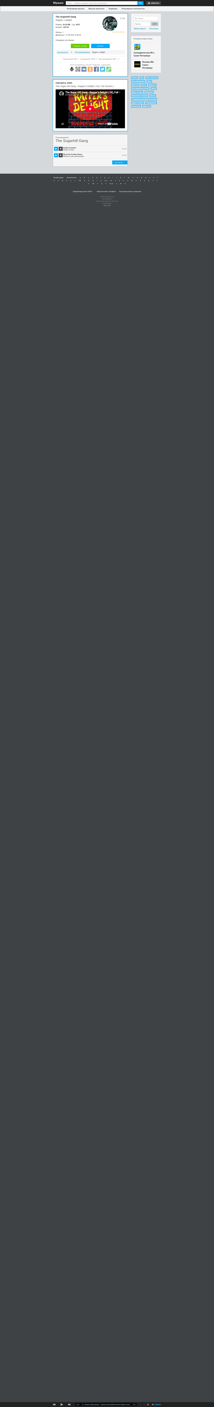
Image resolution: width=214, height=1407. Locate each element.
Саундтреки (151, 103)
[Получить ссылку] (108, 69)
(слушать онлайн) (56, 149)
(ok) (90, 69)
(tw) (102, 69)
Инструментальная (140, 88)
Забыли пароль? (140, 28)
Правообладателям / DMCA (82, 191)
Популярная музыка (75, 9)
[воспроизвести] (62, 1404)
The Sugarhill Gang (82, 52)
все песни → (120, 162)
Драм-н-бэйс (137, 103)
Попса (134, 78)
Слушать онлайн (80, 46)
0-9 (80, 180)
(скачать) (61, 149)
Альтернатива (138, 81)
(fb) (96, 69)
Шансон (152, 85)
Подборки (113, 9)
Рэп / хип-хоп (152, 78)
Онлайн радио (58, 177)
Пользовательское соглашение (130, 191)
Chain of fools (68, 150)
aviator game (107, 203)
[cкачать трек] (140, 1404)
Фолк (153, 88)
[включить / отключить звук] (153, 1404)
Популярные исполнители (133, 9)
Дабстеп (146, 106)
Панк (149, 81)
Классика (136, 106)
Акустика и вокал (139, 96)
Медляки (149, 92)
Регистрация (153, 28)
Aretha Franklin (69, 148)
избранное (155, 3)
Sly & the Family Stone (72, 154)
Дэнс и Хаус (137, 92)
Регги (143, 85)
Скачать (100, 46)
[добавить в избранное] (144, 1404)
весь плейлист (148, 1404)
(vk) (83, 69)
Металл (135, 85)
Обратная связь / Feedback (106, 191)
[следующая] (69, 1404)
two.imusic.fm (62, 52)
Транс (152, 96)
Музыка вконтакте (96, 9)
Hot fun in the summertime (73, 156)
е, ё (106, 180)
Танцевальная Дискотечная (144, 99)
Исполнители (71, 177)
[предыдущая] (54, 1404)
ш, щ (111, 183)
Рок (141, 78)
